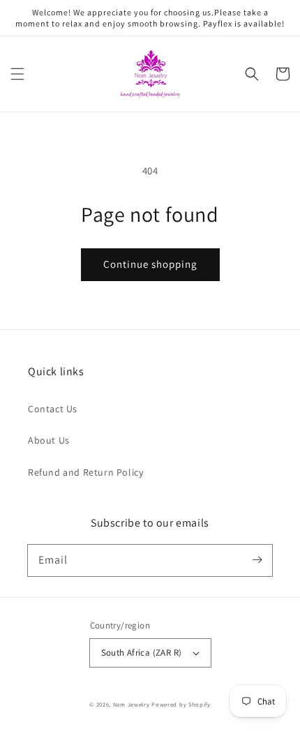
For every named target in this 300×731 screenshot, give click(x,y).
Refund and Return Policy (85, 472)
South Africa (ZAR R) (141, 652)
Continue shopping (150, 264)
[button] (17, 74)
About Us (49, 440)
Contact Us (52, 408)
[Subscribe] (256, 560)
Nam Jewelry (132, 704)
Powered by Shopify (181, 704)
